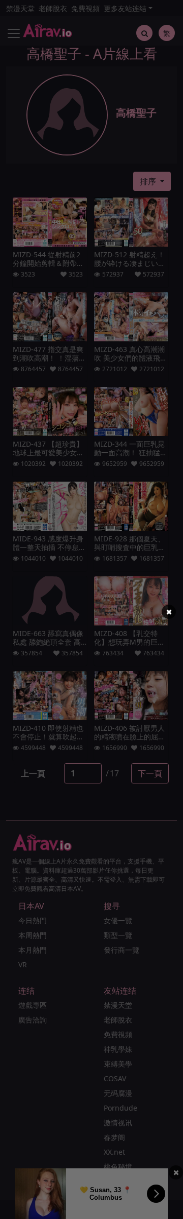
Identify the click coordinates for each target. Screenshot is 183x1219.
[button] (169, 612)
